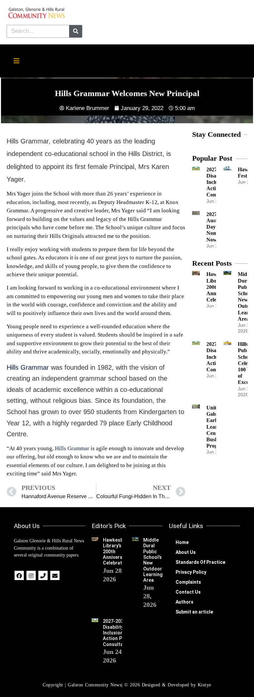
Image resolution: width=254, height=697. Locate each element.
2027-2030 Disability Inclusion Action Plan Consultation (117, 632)
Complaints (188, 582)
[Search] (75, 31)
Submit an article (194, 612)
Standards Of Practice (200, 562)
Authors (184, 602)
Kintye (204, 684)
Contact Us (188, 592)
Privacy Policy (191, 572)
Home (182, 542)
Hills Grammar (28, 367)
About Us (186, 552)
